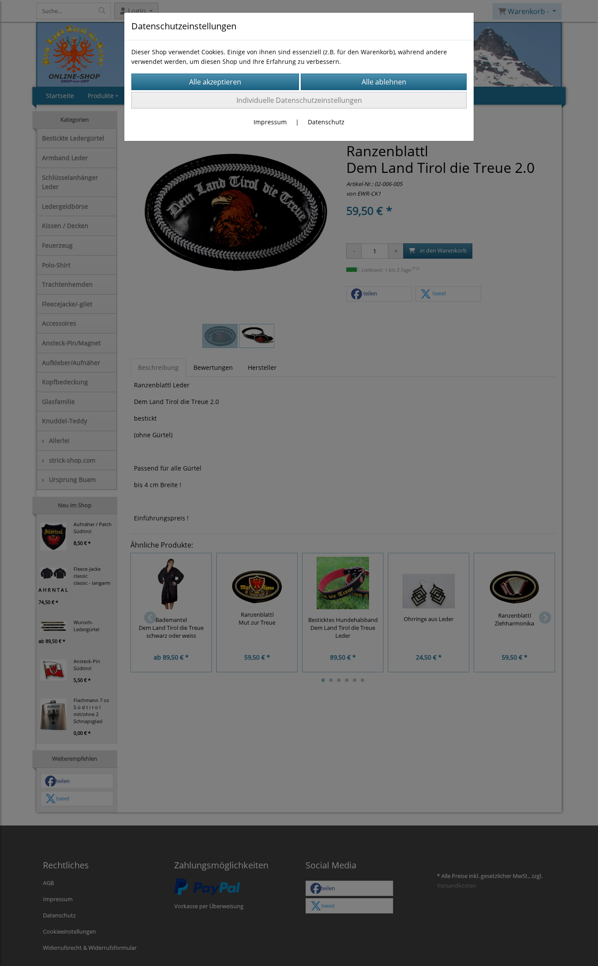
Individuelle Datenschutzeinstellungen (299, 100)
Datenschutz (326, 122)
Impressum (270, 122)
